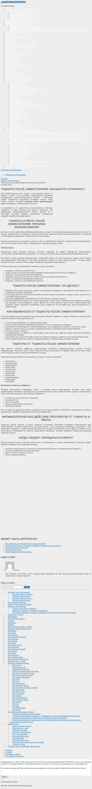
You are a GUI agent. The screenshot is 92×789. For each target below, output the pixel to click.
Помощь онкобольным (21, 152)
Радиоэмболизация (13, 550)
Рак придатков (17, 107)
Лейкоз (9, 43)
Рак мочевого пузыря (16, 67)
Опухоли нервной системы (24, 91)
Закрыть (4, 777)
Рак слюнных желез (20, 118)
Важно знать (12, 144)
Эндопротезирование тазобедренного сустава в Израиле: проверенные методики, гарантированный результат (47, 141)
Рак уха (13, 122)
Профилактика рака (20, 156)
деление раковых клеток (52, 243)
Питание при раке (19, 150)
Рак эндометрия (18, 126)
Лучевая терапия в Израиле (24, 26)
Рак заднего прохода (20, 95)
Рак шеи (14, 124)
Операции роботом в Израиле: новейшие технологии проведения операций (49, 30)
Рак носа (14, 99)
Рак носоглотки (18, 101)
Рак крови (10, 41)
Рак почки (10, 71)
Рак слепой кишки (19, 116)
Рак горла (10, 51)
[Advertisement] (72, 209)
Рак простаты (12, 73)
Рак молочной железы (16, 55)
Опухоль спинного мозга (23, 93)
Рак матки (10, 61)
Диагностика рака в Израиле (20, 22)
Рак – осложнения (19, 154)
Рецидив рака (17, 158)
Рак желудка (11, 57)
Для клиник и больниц (14, 756)
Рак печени (11, 69)
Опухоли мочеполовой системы (26, 89)
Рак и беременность (20, 160)
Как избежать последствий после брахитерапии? (25, 544)
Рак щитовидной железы (18, 77)
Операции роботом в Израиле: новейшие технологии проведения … (33, 546)
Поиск (27, 587)
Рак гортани (11, 53)
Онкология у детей (15, 32)
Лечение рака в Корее (21, 14)
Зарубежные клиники (16, 20)
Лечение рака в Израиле (22, 12)
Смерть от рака (17, 164)
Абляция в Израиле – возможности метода (32, 28)
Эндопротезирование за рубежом (27, 132)
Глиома (9, 39)
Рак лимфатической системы (20, 45)
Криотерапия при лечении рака (18, 552)
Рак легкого (11, 59)
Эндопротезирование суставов (21, 130)
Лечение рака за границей (19, 10)
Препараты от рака (19, 148)
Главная (4, 179)
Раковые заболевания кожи (19, 47)
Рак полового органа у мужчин (26, 105)
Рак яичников (12, 65)
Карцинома (11, 34)
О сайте (8, 752)
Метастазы (15, 83)
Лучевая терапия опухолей (16, 548)
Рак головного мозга (16, 36)
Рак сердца (15, 113)
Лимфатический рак (20, 87)
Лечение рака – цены (16, 79)
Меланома (10, 49)
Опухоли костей (18, 85)
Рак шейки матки (13, 63)
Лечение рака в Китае (21, 18)
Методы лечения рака (16, 24)
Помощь (8, 750)
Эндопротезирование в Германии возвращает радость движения (44, 138)
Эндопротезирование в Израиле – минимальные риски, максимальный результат (46, 716)
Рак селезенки (17, 111)
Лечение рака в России (22, 16)
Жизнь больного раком (22, 146)
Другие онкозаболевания (18, 81)
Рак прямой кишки (14, 75)
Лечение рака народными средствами (29, 162)
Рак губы (14, 97)
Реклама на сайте (12, 754)
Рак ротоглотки (18, 109)
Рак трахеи (15, 120)
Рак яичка (15, 128)
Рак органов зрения (20, 103)
